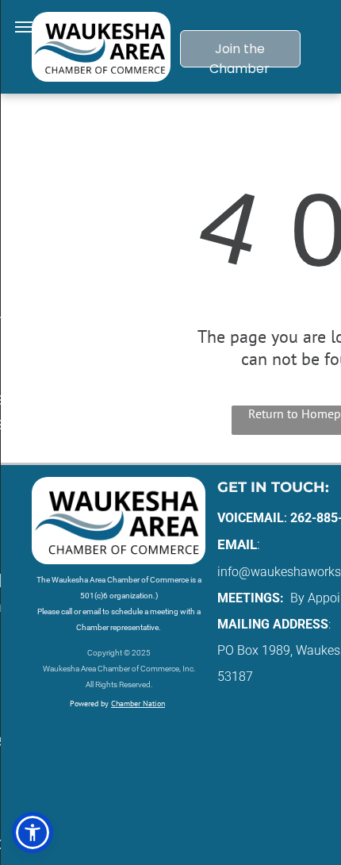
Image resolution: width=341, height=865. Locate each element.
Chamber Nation (138, 703)
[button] (32, 832)
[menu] (24, 27)
